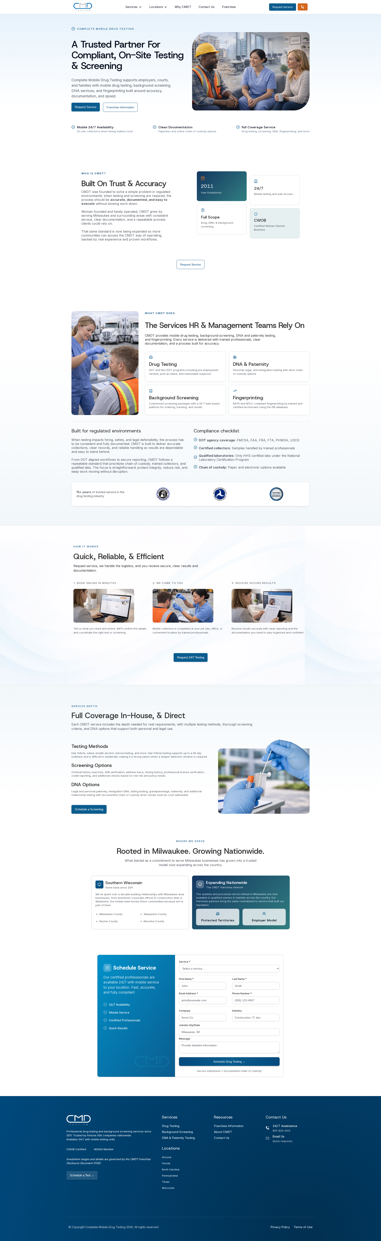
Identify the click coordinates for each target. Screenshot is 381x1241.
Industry (237, 1010)
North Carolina (170, 1169)
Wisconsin (168, 1187)
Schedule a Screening (89, 809)
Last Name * (239, 978)
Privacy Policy (280, 1227)
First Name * (186, 978)
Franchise (229, 7)
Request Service (85, 107)
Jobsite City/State (189, 1025)
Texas (165, 1181)
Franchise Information (120, 107)
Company (184, 1010)
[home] (82, 7)
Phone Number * (242, 993)
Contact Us (207, 7)
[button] (133, 7)
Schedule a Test (82, 1175)
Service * (184, 961)
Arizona (166, 1157)
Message (184, 1038)
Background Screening (177, 1132)
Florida (166, 1163)
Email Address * (188, 993)
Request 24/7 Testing (190, 657)
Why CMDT (183, 7)
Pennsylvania (170, 1175)
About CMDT (223, 1132)
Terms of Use (303, 1227)
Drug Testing (170, 1126)
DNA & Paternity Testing (178, 1138)
